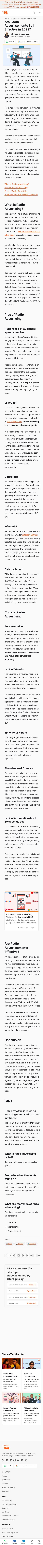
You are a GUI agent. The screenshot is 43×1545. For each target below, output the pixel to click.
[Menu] (39, 12)
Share (39, 1543)
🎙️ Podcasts (32, 1244)
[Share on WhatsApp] (6, 1255)
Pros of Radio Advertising (16, 187)
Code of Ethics (7, 1529)
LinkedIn (14, 1543)
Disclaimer (6, 1512)
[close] (40, 4)
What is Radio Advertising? (17, 184)
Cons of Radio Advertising (16, 191)
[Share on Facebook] (14, 1255)
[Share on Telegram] (22, 1255)
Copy (32, 1543)
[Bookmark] (39, 1255)
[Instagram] (14, 1460)
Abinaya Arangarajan (20, 34)
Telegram (23, 1543)
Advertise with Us (8, 1487)
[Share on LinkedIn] (18, 1255)
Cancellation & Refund (10, 1516)
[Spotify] (22, 1460)
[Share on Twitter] (10, 1255)
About (4, 1476)
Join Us (11, 42)
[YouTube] (18, 1460)
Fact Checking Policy (10, 1532)
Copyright (5, 1508)
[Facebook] (7, 1460)
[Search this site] (33, 12)
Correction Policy (8, 1519)
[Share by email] (30, 1255)
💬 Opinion (19, 1244)
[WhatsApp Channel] (26, 1460)
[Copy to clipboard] (35, 1255)
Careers (5, 1483)
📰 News (9, 1244)
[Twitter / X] (3, 1460)
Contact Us (6, 1480)
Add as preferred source (29, 42)
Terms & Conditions (9, 1504)
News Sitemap (7, 1536)
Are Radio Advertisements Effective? (21, 194)
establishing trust (30, 535)
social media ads (14, 421)
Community (6, 1491)
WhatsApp (5, 1543)
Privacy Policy (7, 1500)
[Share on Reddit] (26, 1255)
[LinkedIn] (11, 1460)
